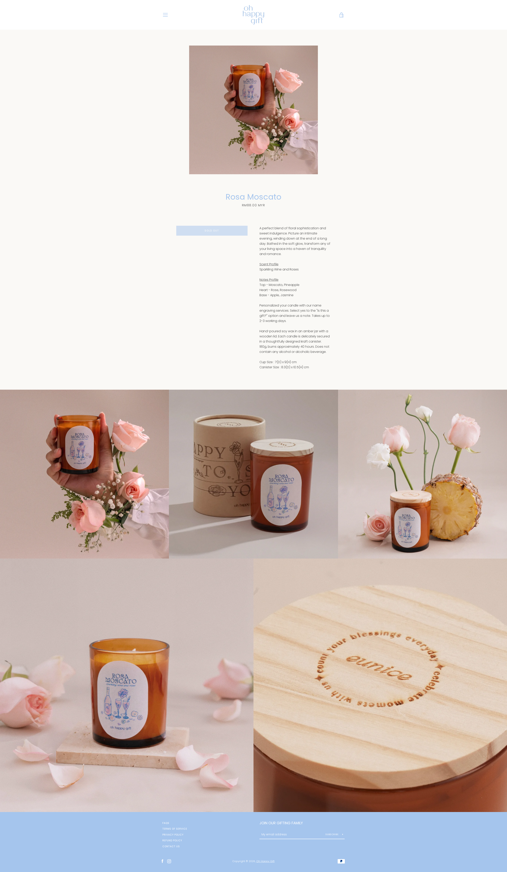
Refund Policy (172, 840)
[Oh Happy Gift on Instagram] (169, 861)
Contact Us (171, 846)
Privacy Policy (173, 834)
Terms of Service (174, 828)
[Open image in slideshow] (253, 110)
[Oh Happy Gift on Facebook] (162, 861)
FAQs (165, 823)
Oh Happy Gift (265, 861)
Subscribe (332, 834)
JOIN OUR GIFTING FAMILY (281, 823)
